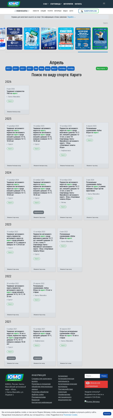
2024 (15, 68)
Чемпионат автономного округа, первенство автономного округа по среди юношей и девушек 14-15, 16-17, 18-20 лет (16, 291)
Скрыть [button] (105, 23)
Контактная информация (42, 402)
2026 (29, 68)
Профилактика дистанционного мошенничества (64, 397)
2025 (22, 68)
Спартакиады (55, 4)
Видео (65, 11)
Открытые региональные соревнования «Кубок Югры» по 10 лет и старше (69, 334)
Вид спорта (101, 68)
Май (36, 68)
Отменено (11, 358)
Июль (48, 68)
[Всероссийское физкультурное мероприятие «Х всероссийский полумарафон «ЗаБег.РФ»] (66, 39)
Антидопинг (63, 376)
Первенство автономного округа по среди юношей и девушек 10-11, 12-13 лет (42, 334)
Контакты (78, 4)
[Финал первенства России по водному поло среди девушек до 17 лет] (48, 39)
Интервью (57, 11)
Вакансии (36, 400)
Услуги (50, 11)
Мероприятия (68, 4)
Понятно (107, 413)
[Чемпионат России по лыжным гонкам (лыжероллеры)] (100, 39)
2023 (8, 68)
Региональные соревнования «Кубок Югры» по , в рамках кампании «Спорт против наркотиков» (95, 186)
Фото (71, 11)
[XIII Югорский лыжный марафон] (14, 39)
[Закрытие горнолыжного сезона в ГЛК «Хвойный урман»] (31, 39)
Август (54, 68)
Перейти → (71, 17)
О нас (45, 4)
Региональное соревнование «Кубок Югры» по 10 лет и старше (42, 289)
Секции (43, 11)
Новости (36, 11)
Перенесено (38, 212)
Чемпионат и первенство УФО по (15, 92)
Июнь (41, 68)
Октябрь (71, 68)
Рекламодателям (39, 397)
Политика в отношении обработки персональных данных (42, 386)
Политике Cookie (70, 415)
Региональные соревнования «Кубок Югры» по (94, 130)
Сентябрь (62, 68)
